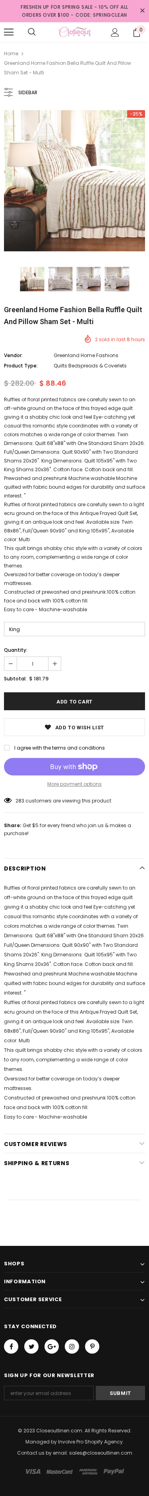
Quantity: (15, 650)
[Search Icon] (32, 32)
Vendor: (13, 355)
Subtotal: (15, 678)
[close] (142, 11)
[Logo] (74, 32)
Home (11, 53)
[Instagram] (72, 1346)
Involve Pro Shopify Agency (90, 1441)
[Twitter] (31, 1346)
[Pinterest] (92, 1346)
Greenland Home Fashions (86, 355)
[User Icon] (115, 32)
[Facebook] (11, 1346)
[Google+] (52, 1346)
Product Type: (21, 365)
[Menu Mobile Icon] (9, 32)
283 (19, 800)
